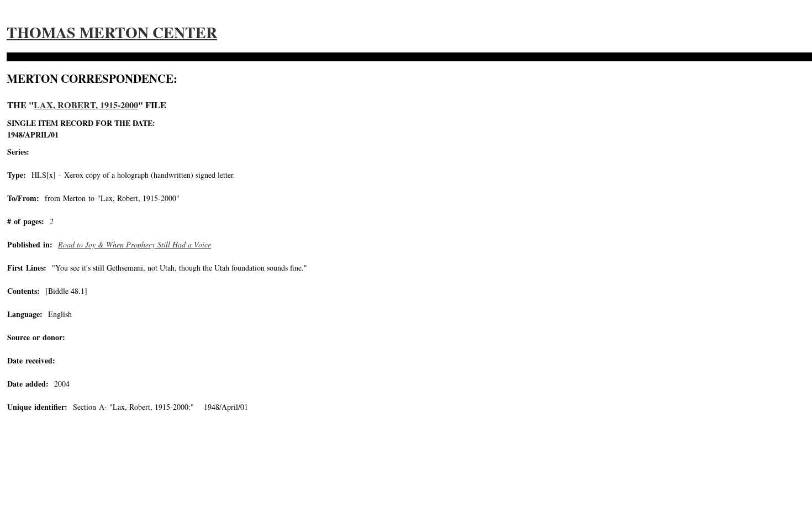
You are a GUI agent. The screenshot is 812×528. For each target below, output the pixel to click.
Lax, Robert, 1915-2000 (86, 105)
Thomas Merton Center (112, 32)
